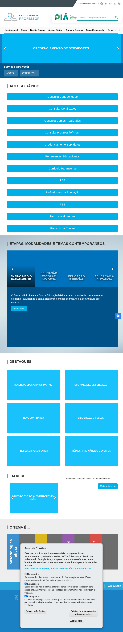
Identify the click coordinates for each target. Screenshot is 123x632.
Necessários (33, 574)
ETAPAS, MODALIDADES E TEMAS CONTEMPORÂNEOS (57, 244)
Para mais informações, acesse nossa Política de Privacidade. (58, 568)
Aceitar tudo (76, 621)
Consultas (28, 73)
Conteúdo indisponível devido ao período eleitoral (87, 478)
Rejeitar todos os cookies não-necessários (83, 612)
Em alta (17, 476)
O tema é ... (20, 527)
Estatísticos (33, 584)
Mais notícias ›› (108, 486)
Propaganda (33, 596)
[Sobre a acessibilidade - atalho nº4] (101, 3)
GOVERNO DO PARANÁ (87, 4)
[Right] (120, 30)
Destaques (20, 362)
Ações (10, 73)
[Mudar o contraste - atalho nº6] (106, 4)
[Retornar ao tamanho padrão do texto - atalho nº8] (115, 4)
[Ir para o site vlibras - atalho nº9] (119, 4)
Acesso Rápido (24, 86)
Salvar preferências (35, 611)
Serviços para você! (16, 66)
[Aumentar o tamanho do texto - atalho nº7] (110, 4)
